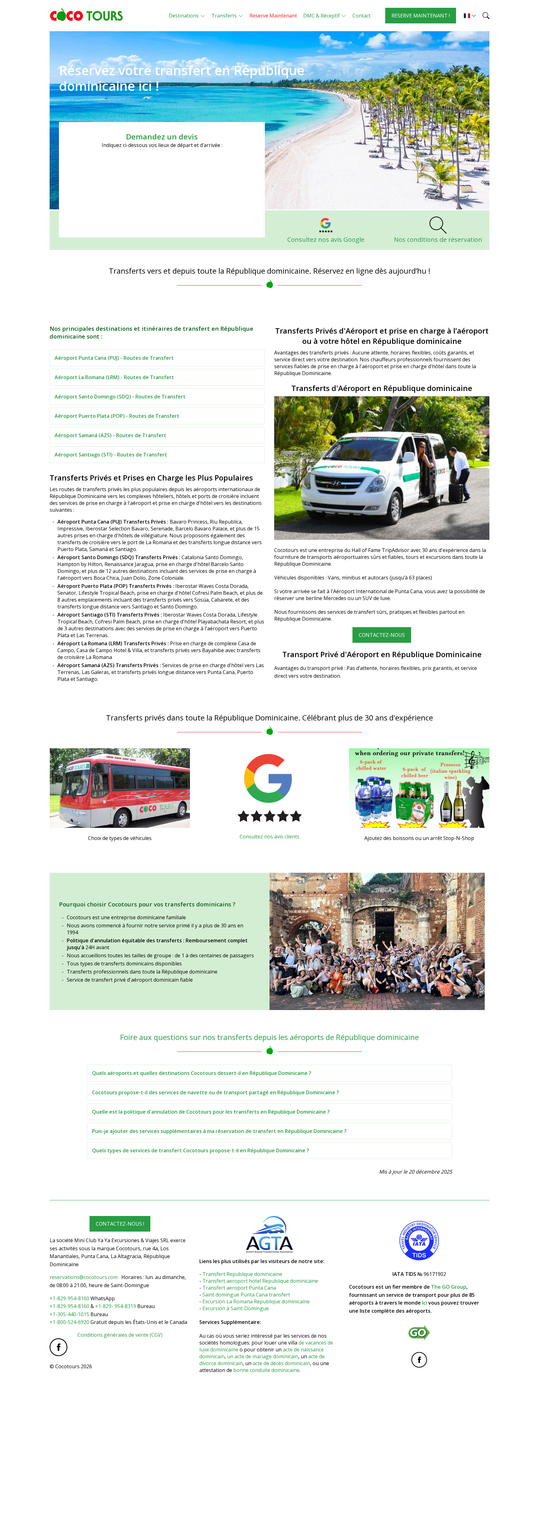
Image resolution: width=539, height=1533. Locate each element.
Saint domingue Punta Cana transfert (246, 1294)
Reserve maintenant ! (420, 15)
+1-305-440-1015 (69, 1314)
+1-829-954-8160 (69, 1298)
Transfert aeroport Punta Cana (239, 1287)
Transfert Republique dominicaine (242, 1274)
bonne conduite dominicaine (266, 1370)
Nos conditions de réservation (438, 239)
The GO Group (448, 1286)
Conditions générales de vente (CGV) (120, 1334)
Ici (424, 1302)
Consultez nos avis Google (325, 239)
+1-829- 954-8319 (115, 1306)
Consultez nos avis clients (269, 836)
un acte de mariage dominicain (262, 1356)
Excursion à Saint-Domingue (235, 1308)
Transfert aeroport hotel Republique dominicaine (260, 1280)
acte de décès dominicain (281, 1363)
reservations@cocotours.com (84, 1277)
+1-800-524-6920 (69, 1322)
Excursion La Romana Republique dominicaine (256, 1301)
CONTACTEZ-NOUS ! (120, 1223)
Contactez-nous (382, 635)
